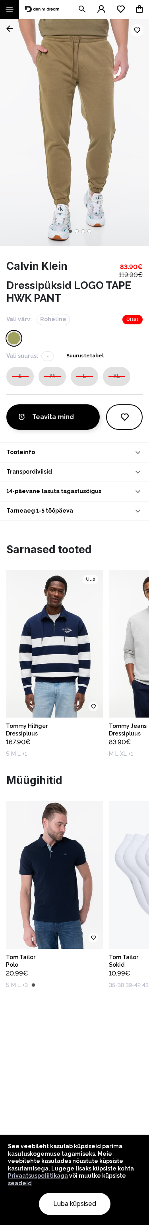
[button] (74, 452)
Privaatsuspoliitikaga (38, 1175)
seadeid (20, 1183)
